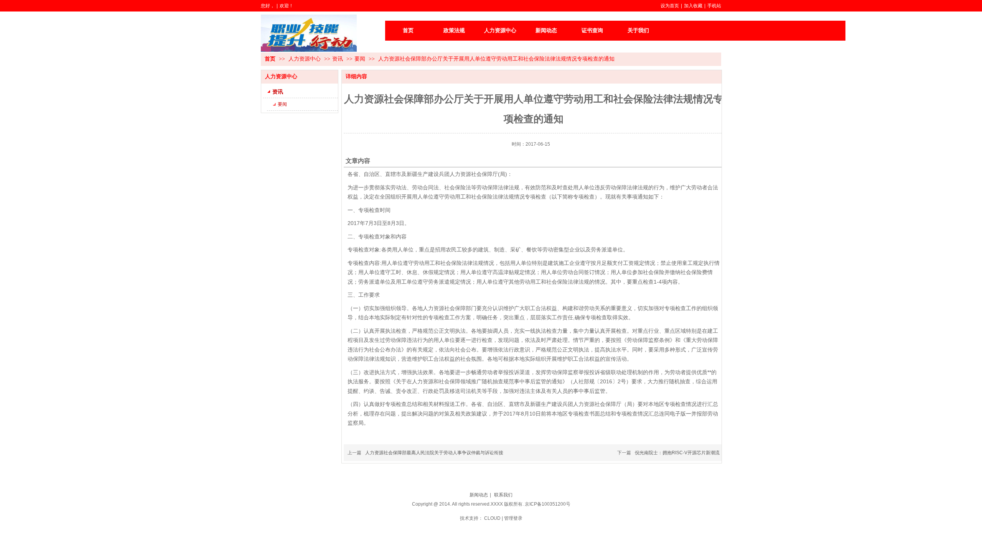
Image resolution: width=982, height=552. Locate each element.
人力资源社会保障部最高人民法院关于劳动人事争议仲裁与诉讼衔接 (434, 452)
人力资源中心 (305, 59)
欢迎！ (286, 5)
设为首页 (670, 5)
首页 (270, 59)
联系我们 (503, 495)
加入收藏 (693, 5)
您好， (268, 5)
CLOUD (492, 518)
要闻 (359, 59)
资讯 (337, 59)
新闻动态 (479, 495)
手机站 (714, 5)
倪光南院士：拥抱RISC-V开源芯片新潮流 (677, 452)
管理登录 (513, 518)
